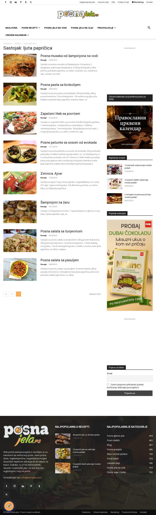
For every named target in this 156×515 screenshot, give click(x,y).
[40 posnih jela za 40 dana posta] (62, 439)
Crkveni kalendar (16, 35)
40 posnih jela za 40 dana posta (86, 435)
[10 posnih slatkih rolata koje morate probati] (114, 184)
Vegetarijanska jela (87, 2)
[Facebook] (5, 2)
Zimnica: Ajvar (51, 173)
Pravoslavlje (105, 27)
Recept (44, 60)
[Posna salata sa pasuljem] (20, 269)
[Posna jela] (78, 14)
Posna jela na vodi (55, 27)
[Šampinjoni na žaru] (20, 211)
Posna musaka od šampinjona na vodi (69, 56)
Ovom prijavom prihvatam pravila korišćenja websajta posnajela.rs (125, 386)
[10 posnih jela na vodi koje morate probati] (62, 453)
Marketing (115, 512)
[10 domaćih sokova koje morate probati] (114, 169)
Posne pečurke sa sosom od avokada (69, 142)
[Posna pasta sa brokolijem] (20, 94)
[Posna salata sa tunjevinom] (20, 240)
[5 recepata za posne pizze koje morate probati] (114, 198)
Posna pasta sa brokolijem (61, 85)
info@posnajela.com (31, 477)
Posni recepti (29, 27)
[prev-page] (6, 294)
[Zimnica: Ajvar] (20, 182)
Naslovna (11, 27)
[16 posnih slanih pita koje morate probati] (62, 468)
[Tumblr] (25, 2)
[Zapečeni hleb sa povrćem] (20, 123)
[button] (149, 28)
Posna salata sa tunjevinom (61, 231)
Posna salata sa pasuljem (60, 260)
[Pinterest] (20, 2)
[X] (30, 2)
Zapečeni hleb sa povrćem (60, 114)
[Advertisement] (130, 69)
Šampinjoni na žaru (55, 202)
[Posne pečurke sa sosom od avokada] (20, 151)
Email (109, 373)
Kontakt (149, 2)
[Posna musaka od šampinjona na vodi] (20, 65)
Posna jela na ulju (82, 27)
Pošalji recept (123, 2)
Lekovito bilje (103, 2)
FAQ (113, 2)
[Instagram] (10, 2)
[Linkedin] (15, 2)
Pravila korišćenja (129, 512)
